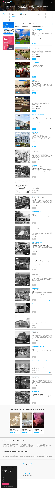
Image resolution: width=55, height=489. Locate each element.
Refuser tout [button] (12, 483)
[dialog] (9, 477)
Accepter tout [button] (5, 483)
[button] (6, 14)
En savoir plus (11, 474)
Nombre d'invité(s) (49, 14)
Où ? (21, 13)
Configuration (14, 16)
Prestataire (4, 13)
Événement (13, 13)
